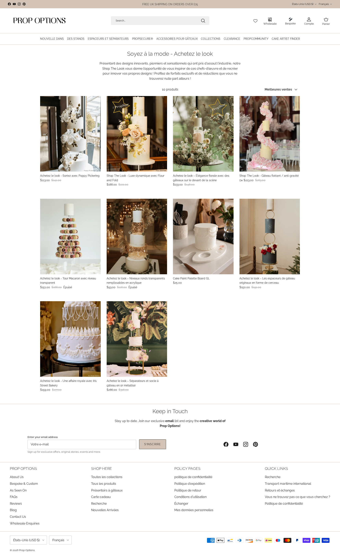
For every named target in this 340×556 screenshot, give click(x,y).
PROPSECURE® (142, 38)
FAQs (14, 497)
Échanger (181, 503)
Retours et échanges (280, 490)
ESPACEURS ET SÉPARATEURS (108, 38)
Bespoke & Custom (24, 484)
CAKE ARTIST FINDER (286, 38)
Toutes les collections (106, 477)
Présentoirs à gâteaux (107, 490)
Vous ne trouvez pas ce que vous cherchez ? (297, 497)
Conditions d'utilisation (190, 497)
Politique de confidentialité (284, 503)
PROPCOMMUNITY (256, 38)
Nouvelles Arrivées (105, 510)
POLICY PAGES (187, 468)
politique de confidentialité (193, 477)
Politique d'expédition (189, 484)
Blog (13, 510)
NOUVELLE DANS (52, 38)
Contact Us (18, 517)
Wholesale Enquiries (25, 523)
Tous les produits (103, 484)
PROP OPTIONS (23, 468)
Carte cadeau (101, 497)
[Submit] (203, 20)
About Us (17, 477)
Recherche (99, 503)
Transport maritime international (288, 484)
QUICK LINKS (276, 468)
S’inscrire (152, 444)
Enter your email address (43, 437)
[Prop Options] (39, 20)
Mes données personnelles (193, 510)
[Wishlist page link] (255, 21)
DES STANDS (75, 38)
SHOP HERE (101, 468)
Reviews (16, 503)
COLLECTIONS (210, 38)
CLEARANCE (232, 38)
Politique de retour (187, 490)
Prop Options (27, 550)
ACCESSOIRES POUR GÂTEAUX (177, 38)
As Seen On (18, 490)
